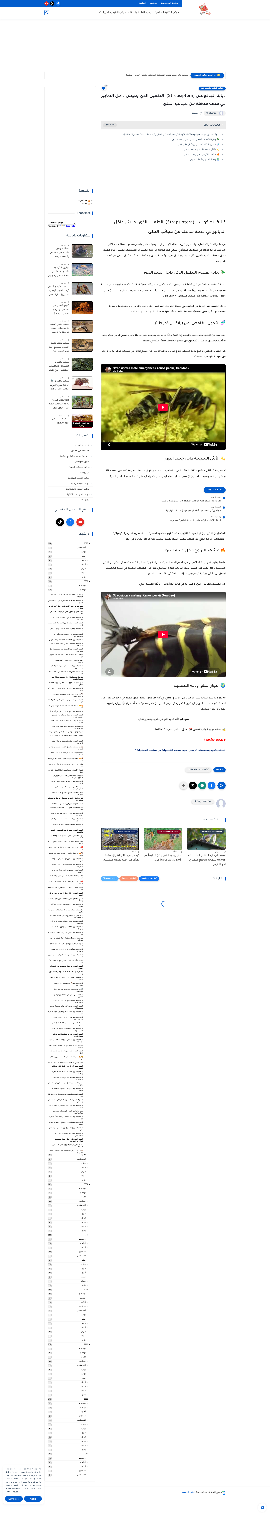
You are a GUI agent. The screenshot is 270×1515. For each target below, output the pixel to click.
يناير (84, 577)
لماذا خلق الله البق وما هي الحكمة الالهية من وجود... (194, 520)
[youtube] (46, 3)
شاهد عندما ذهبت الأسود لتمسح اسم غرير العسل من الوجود (59, 348)
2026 (86, 544)
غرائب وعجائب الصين (79, 467)
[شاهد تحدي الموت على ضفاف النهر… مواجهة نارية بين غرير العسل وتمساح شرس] (82, 326)
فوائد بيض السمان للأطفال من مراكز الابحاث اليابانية (193, 511)
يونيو (83, 556)
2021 (86, 1345)
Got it (33, 1499)
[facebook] (58, 3)
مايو (84, 560)
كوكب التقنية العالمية (167, 12)
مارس (83, 569)
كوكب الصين (188, 1492)
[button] (211, 785)
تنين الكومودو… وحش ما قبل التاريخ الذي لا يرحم (66, 732)
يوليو (83, 552)
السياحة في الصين (80, 451)
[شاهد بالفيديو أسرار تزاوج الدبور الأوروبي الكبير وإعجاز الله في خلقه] (82, 288)
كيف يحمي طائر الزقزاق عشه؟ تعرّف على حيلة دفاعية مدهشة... (120, 857)
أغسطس (81, 548)
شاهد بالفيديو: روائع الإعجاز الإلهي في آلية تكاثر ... (65, 712)
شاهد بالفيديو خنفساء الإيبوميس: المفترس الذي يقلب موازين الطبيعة (59, 367)
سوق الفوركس (82, 462)
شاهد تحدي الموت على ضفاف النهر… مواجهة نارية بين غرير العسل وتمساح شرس (59, 329)
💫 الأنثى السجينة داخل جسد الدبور (202, 149)
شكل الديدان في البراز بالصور (60, 421)
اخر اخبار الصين (82, 445)
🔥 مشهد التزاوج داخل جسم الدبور (202, 154)
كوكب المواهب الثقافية (78, 495)
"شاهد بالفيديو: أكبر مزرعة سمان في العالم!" (67, 804)
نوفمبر (83, 590)
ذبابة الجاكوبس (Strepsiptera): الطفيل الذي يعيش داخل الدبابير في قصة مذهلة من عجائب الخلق (171, 135)
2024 (86, 1185)
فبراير (83, 573)
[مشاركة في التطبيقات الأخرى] (183, 785)
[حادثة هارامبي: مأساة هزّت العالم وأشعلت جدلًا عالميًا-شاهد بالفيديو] (82, 251)
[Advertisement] (135, 47)
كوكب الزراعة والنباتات (140, 12)
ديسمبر (82, 586)
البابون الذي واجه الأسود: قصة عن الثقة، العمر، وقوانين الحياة (58, 272)
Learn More (13, 1499)
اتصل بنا (142, 3)
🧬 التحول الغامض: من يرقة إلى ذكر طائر (199, 144)
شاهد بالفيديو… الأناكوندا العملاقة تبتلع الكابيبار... (65, 640)
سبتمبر (82, 1201)
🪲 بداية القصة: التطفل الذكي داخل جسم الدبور (196, 140)
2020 (86, 1399)
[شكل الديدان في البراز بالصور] (82, 421)
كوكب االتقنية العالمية (79, 478)
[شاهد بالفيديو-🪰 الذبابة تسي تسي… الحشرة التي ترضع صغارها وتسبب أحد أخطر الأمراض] (82, 383)
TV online (85, 500)
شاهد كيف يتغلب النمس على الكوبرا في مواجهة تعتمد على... (156, 75)
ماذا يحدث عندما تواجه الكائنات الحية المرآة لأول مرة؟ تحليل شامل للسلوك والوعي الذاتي (59, 405)
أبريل (83, 565)
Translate (70, 226)
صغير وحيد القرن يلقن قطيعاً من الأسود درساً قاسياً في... (163, 857)
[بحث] (46, 12)
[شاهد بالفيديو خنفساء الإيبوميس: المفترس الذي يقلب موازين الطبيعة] (82, 364)
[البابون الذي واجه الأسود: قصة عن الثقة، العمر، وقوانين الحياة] (82, 269)
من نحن (153, 3)
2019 (86, 1454)
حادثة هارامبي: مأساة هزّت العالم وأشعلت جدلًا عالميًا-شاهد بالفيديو (59, 253)
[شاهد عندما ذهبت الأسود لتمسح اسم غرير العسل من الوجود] (82, 345)
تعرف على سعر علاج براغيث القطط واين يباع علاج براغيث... (190, 501)
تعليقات (84, 203)
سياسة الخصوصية (170, 3)
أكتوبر (83, 1155)
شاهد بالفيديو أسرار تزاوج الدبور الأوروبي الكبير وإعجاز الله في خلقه (58, 291)
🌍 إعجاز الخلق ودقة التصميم (205, 159)
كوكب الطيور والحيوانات (112, 12)
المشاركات (82, 201)
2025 (86, 582)
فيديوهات (85, 473)
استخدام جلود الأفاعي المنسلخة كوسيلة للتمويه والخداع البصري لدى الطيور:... (207, 860)
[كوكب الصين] (205, 9)
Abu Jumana (212, 113)
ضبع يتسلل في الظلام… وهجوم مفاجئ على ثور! (61, 309)
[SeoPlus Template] (224, 1493)
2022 (86, 1290)
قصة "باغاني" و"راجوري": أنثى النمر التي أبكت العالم (65, 1063)
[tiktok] (60, 522)
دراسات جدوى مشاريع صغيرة (75, 456)
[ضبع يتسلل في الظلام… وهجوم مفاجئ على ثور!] (82, 307)
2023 (86, 1235)
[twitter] (52, 3)
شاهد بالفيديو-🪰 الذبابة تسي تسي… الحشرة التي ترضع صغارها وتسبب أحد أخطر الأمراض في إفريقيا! (59, 386)
